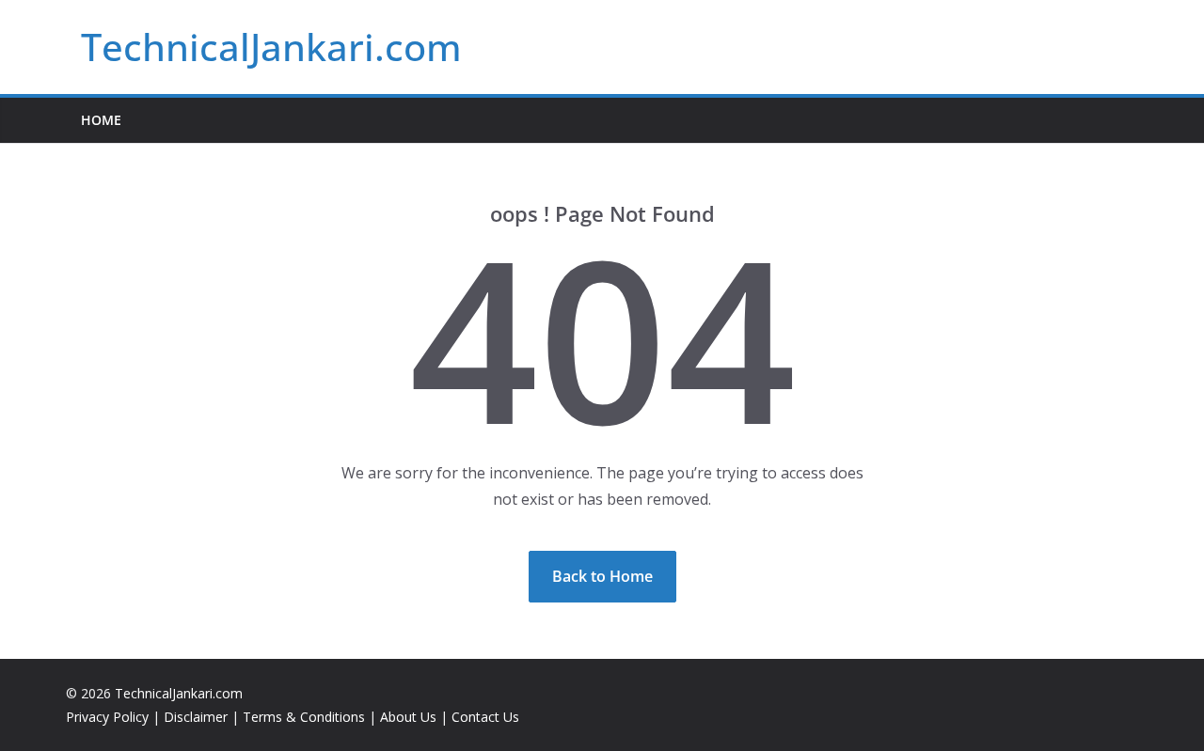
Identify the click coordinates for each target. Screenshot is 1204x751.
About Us (408, 717)
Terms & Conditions (304, 717)
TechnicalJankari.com (271, 46)
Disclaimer (196, 717)
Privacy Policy (107, 717)
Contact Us (485, 717)
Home (101, 120)
